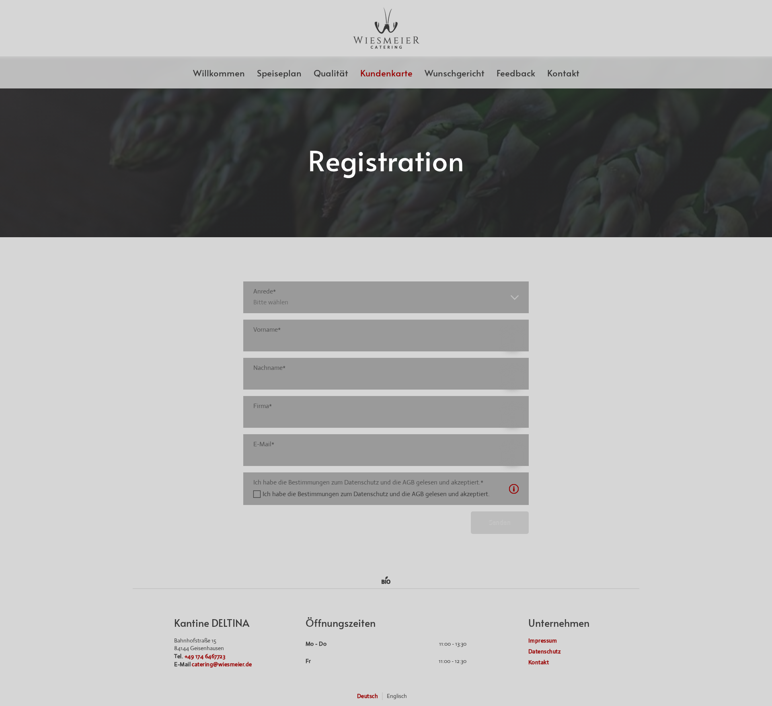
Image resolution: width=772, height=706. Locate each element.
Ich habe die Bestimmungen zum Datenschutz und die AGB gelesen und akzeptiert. (376, 494)
